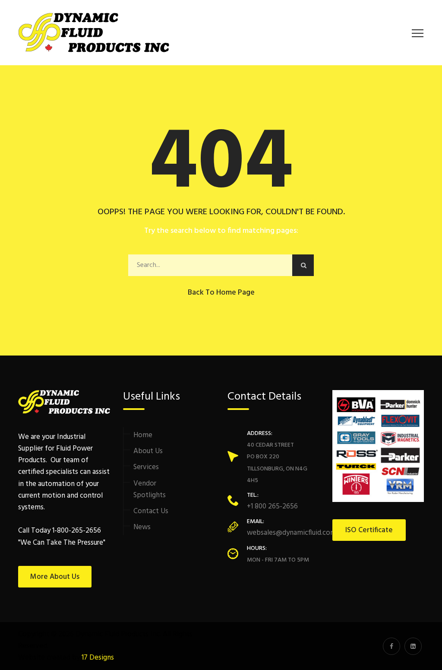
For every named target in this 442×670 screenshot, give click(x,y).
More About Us (54, 577)
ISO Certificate (369, 530)
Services (146, 467)
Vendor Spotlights (149, 489)
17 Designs (98, 658)
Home (142, 435)
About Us (148, 451)
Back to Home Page (221, 292)
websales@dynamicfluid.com (291, 533)
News (142, 527)
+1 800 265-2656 (272, 506)
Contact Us (150, 511)
